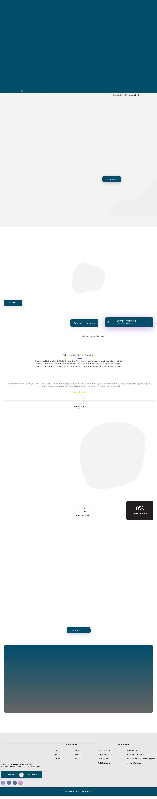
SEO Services (61, 134)
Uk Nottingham (32, 774)
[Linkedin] (152, 5)
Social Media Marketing (18, 126)
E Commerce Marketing (18, 182)
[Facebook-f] (145, 5)
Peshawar (11, 774)
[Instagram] (20, 783)
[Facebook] (3, 783)
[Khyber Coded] (15, 5)
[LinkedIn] (15, 783)
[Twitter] (9, 783)
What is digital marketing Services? (130, 608)
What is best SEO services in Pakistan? (81, 608)
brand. (151, 167)
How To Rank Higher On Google (26, 608)
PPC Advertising (65, 194)
